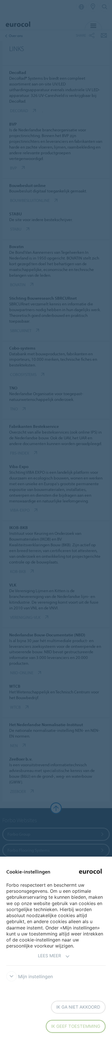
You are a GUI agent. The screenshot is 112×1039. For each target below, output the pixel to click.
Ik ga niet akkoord (78, 1007)
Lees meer (49, 955)
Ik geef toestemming (75, 1026)
